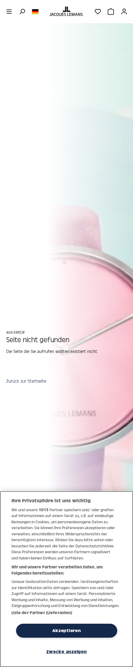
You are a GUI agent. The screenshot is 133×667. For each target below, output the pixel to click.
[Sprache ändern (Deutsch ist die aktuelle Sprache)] (35, 11)
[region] (66, 579)
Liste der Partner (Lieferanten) (41, 613)
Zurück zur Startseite (26, 381)
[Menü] (9, 11)
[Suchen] (22, 11)
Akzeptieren (66, 630)
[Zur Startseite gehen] (66, 11)
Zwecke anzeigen (66, 651)
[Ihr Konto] (124, 11)
